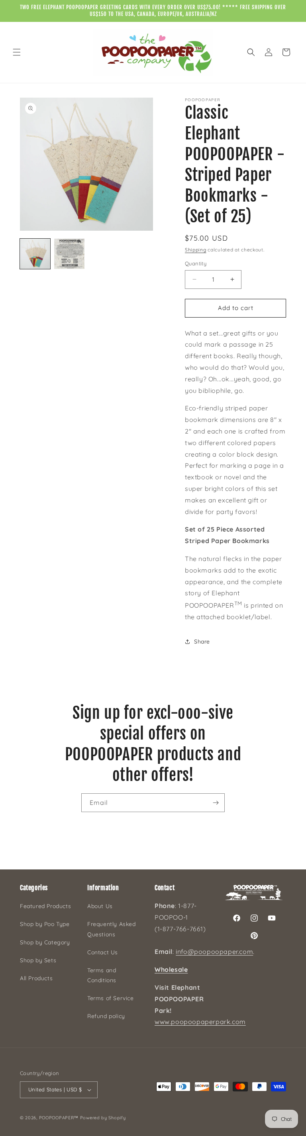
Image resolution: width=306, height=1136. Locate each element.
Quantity (195, 263)
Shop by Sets (38, 960)
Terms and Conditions (101, 975)
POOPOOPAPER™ (58, 1117)
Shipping (195, 250)
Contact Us (102, 952)
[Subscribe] (215, 802)
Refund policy (106, 1016)
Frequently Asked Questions (111, 929)
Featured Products (45, 906)
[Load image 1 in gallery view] (35, 254)
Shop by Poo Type (45, 924)
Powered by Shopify (103, 1117)
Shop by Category (45, 942)
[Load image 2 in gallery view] (69, 254)
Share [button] (202, 641)
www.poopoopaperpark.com (200, 1022)
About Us (100, 906)
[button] (17, 52)
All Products (36, 978)
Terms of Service (110, 998)
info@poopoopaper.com (214, 951)
